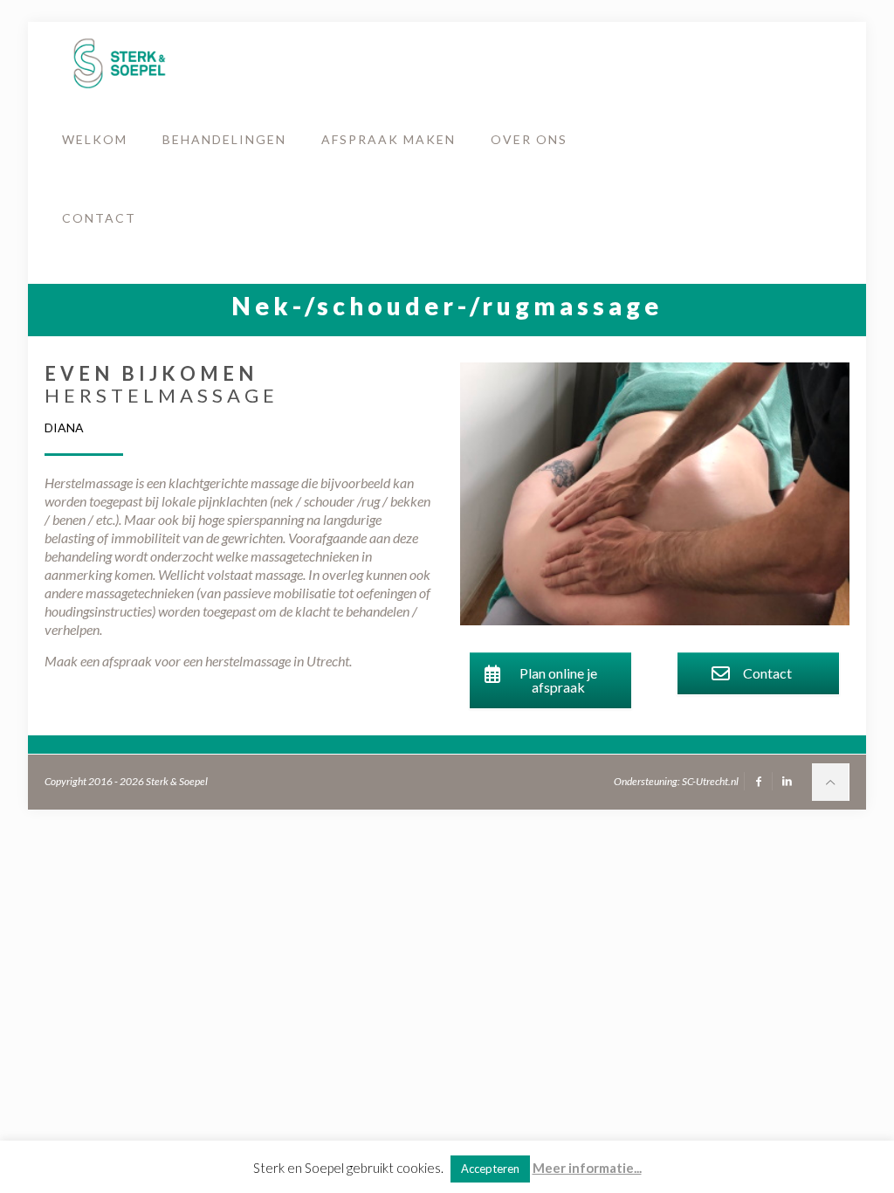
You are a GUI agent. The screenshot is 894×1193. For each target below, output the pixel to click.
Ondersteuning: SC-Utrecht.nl (676, 781)
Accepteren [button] (490, 1169)
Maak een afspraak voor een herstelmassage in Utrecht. (198, 660)
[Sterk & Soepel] (119, 61)
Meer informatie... (587, 1168)
